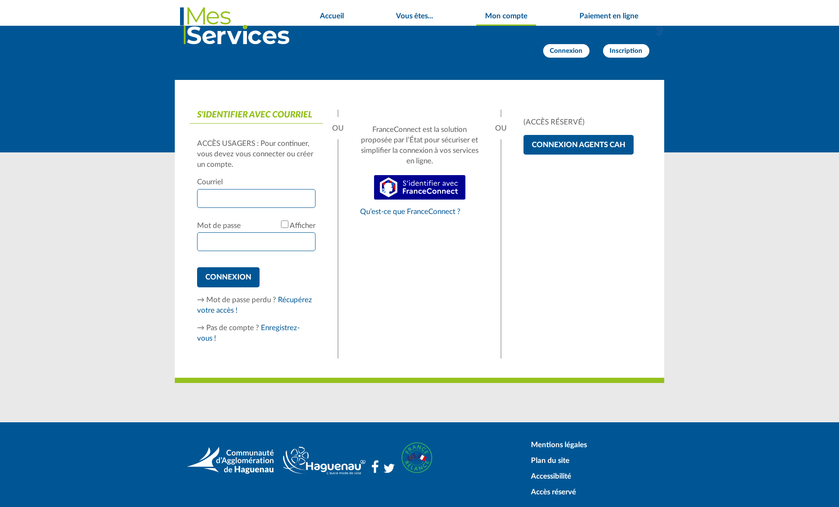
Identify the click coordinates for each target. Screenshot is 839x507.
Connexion (566, 51)
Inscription (626, 51)
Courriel (210, 182)
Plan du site (550, 460)
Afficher (302, 225)
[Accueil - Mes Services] (234, 25)
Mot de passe (219, 225)
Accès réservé (553, 492)
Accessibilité (551, 476)
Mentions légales (559, 444)
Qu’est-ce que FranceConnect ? (410, 211)
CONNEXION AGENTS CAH (578, 144)
